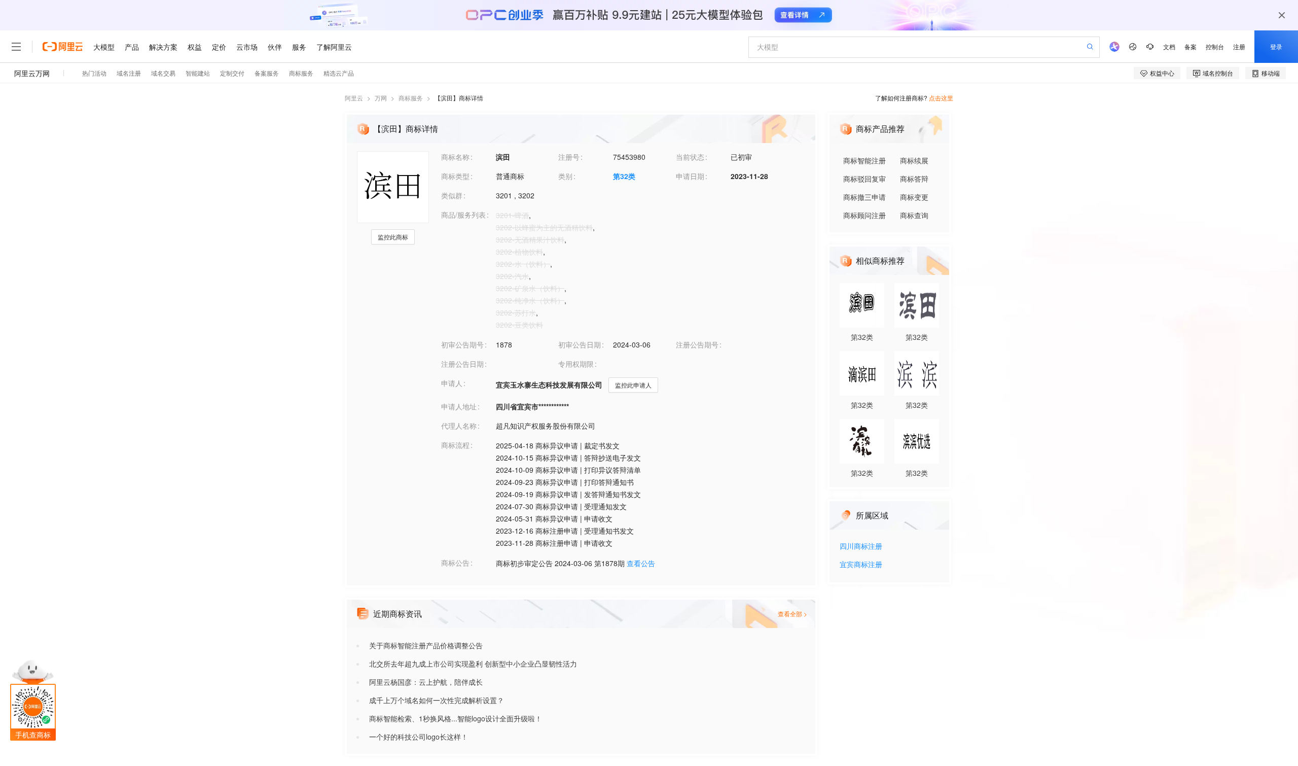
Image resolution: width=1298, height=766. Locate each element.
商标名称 (455, 157)
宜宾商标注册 (861, 565)
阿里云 (354, 97)
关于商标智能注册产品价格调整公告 (426, 645)
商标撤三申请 (864, 197)
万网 (381, 97)
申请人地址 (459, 406)
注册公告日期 (462, 364)
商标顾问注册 (864, 215)
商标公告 (455, 563)
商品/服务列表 (463, 215)
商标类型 (455, 176)
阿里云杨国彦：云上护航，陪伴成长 (426, 682)
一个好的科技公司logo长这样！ (418, 737)
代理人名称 (459, 426)
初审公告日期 (579, 344)
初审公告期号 (462, 344)
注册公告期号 (697, 344)
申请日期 (690, 176)
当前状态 (690, 157)
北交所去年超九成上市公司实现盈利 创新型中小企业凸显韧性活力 (473, 663)
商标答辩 (914, 178)
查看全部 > (792, 613)
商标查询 (914, 215)
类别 (565, 176)
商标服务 (411, 97)
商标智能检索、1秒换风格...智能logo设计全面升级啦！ (455, 718)
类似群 (451, 195)
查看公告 (641, 563)
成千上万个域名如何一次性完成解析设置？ (436, 700)
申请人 (451, 383)
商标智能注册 (864, 160)
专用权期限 (576, 364)
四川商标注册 (861, 546)
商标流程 (455, 445)
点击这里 (941, 97)
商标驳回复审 (864, 178)
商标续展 (914, 160)
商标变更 (914, 197)
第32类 (624, 176)
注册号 (569, 157)
